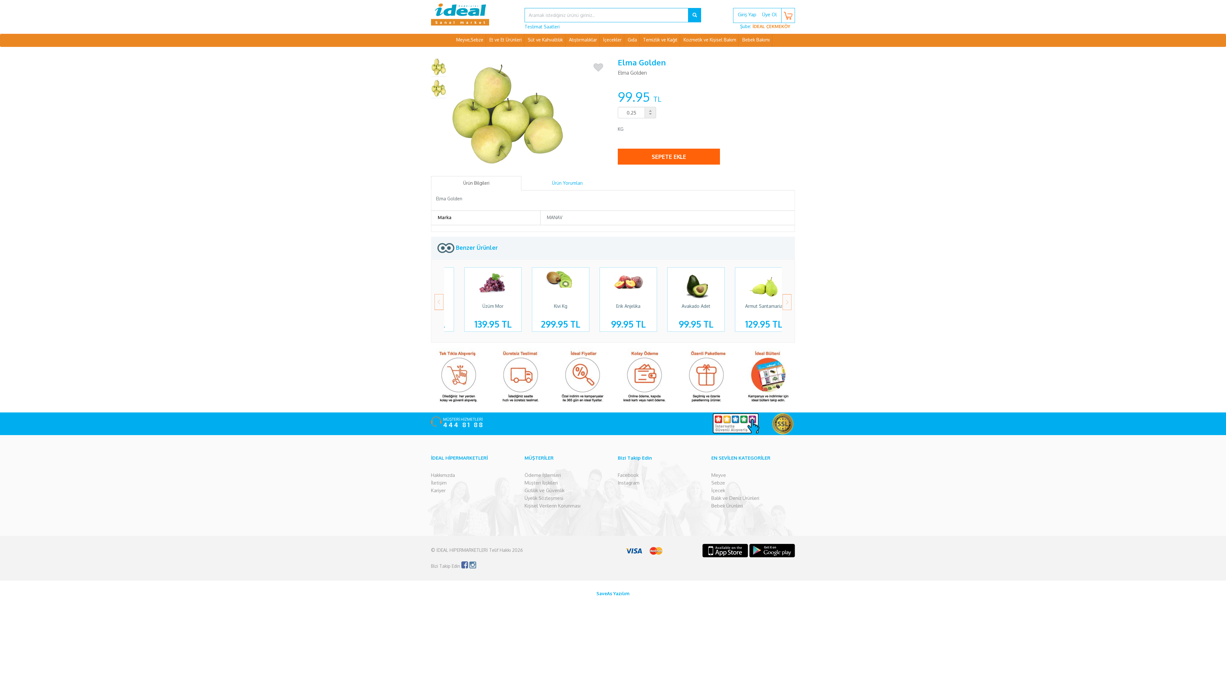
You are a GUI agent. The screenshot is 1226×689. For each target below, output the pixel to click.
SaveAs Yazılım (613, 593)
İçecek (718, 490)
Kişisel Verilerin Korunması (552, 506)
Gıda (632, 39)
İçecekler (612, 39)
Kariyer (438, 490)
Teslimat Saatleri (542, 26)
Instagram (628, 483)
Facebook (628, 475)
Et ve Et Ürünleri (505, 39)
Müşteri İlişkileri (541, 483)
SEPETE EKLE (669, 156)
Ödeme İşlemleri (543, 475)
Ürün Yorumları (567, 183)
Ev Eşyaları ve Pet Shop (613, 52)
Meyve (718, 475)
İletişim (439, 483)
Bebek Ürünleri (727, 506)
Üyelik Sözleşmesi (544, 498)
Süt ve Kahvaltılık (545, 39)
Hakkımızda (443, 475)
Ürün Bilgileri (476, 183)
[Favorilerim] (598, 67)
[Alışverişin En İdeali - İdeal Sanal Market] (473, 14)
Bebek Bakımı (756, 39)
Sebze (718, 483)
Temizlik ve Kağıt (660, 39)
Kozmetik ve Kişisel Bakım (710, 39)
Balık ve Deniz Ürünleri (735, 498)
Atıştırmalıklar (583, 39)
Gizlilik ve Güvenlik (544, 490)
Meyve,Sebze (469, 39)
